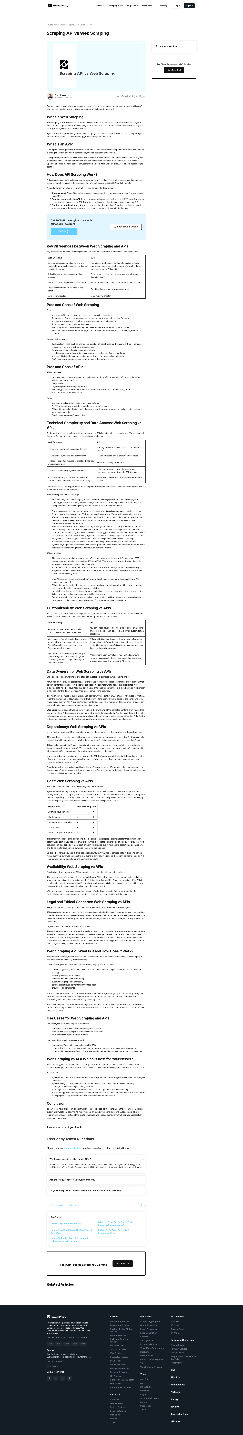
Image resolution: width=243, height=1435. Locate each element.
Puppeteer (145, 1406)
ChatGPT (114, 1399)
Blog (172, 1370)
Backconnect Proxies (120, 1387)
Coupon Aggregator (150, 1321)
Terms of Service (178, 1349)
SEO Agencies (147, 1340)
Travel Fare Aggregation (152, 1348)
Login (177, 5)
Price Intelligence (148, 1344)
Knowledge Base (179, 1414)
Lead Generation (148, 1333)
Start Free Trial (122, 1263)
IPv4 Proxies (116, 1353)
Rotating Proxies (118, 1335)
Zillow (143, 1409)
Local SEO (145, 1336)
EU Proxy (174, 1321)
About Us (175, 1377)
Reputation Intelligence (152, 1359)
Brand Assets (177, 1384)
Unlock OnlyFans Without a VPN (66, 1223)
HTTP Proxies (116, 1345)
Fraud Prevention (149, 1329)
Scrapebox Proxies (149, 1398)
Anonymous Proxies (119, 1368)
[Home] (58, 5)
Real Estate (146, 1352)
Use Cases (146, 1316)
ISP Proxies (115, 1376)
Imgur (143, 1394)
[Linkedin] (133, 96)
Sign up (189, 5)
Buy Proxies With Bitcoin (122, 1379)
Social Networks (118, 1411)
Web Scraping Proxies (151, 1367)
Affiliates (175, 1421)
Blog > (62, 25)
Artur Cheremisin (62, 95)
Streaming (115, 1414)
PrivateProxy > (53, 25)
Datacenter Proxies (119, 1321)
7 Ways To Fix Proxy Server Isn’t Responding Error (114, 1231)
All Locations (177, 1316)
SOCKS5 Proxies (118, 1349)
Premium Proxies (118, 1364)
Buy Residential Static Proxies (121, 1330)
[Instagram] (140, 96)
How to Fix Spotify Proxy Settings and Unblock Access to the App (69, 1239)
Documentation (72, 1148)
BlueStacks (146, 1387)
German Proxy (177, 1329)
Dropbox (144, 1390)
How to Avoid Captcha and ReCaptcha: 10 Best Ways (71, 1231)
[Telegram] (129, 96)
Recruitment (146, 1355)
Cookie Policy (177, 1352)
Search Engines (117, 1407)
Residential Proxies (119, 1325)
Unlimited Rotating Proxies (119, 1340)
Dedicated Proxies (119, 1357)
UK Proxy (174, 1333)
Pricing (174, 1399)
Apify (142, 1383)
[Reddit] (126, 96)
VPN (142, 1363)
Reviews (174, 1406)
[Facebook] (122, 96)
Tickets (114, 1422)
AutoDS (144, 1379)
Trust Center (176, 1363)
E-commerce (116, 1403)
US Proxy (174, 1325)
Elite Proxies (116, 1383)
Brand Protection (148, 1325)
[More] (143, 96)
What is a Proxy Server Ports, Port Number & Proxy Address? (115, 1223)
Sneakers (115, 1418)
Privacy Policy (177, 1345)
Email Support (53, 1366)
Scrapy (143, 1402)
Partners (175, 1392)
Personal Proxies (118, 1372)
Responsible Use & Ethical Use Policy (183, 1357)
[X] (136, 96)
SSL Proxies (116, 1360)
